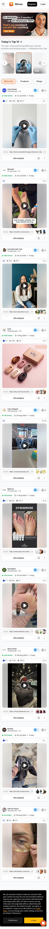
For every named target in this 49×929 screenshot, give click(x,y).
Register (32, 4)
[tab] (8, 81)
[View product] (41, 232)
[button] (44, 90)
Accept (33, 920)
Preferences (12, 920)
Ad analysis (18, 158)
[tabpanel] (24, 504)
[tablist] (24, 81)
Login (43, 4)
